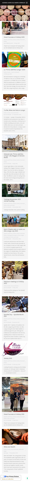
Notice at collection (7, 479)
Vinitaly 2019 (8, 358)
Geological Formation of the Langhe (15, 235)
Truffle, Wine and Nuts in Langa (14, 110)
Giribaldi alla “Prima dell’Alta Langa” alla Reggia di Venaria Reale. (14, 155)
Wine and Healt (10, 205)
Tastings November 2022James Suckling (12, 200)
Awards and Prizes (8, 39)
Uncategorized (7, 237)
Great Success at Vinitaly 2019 (14, 414)
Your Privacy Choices (12, 476)
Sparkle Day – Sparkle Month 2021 (14, 315)
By (8, 43)
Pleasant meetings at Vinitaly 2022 (14, 282)
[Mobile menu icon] (27, 3)
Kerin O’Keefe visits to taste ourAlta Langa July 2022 (14, 230)
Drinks (14, 39)
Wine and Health (9, 447)
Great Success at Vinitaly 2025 (14, 37)
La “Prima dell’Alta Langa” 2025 (14, 70)
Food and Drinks (15, 112)
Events (18, 39)
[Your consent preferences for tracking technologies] (27, 478)
